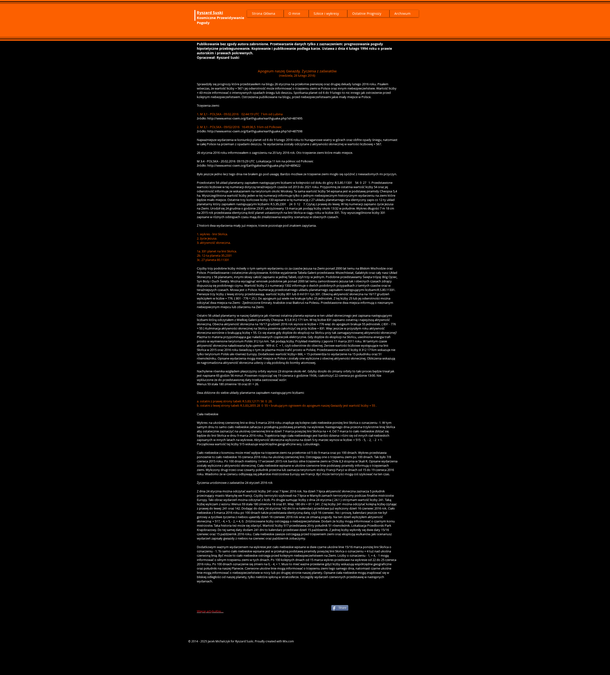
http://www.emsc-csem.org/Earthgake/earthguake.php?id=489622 (253, 165)
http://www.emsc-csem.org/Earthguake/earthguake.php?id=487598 (254, 131)
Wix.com (288, 641)
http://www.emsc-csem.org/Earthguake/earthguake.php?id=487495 (254, 118)
